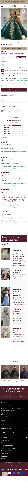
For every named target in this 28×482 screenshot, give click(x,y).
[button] (25, 6)
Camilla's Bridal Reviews (5, 424)
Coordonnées (4, 453)
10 (10, 76)
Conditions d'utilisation (7, 451)
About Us (3, 402)
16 (25, 73)
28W (2, 70)
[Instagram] (16, 466)
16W (21, 73)
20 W (21, 70)
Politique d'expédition (7, 445)
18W (25, 70)
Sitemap (12, 424)
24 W (2, 73)
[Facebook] (14, 466)
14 (14, 73)
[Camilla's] (14, 6)
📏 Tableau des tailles (23, 67)
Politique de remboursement (8, 443)
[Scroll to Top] (25, 473)
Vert (2, 64)
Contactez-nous (5, 440)
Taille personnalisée (21, 57)
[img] (5, 142)
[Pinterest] (11, 466)
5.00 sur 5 (18, 120)
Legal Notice (4, 456)
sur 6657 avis (13, 244)
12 (17, 73)
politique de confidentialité (8, 448)
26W (6, 70)
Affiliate (3, 459)
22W (6, 73)
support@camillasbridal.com (9, 406)
